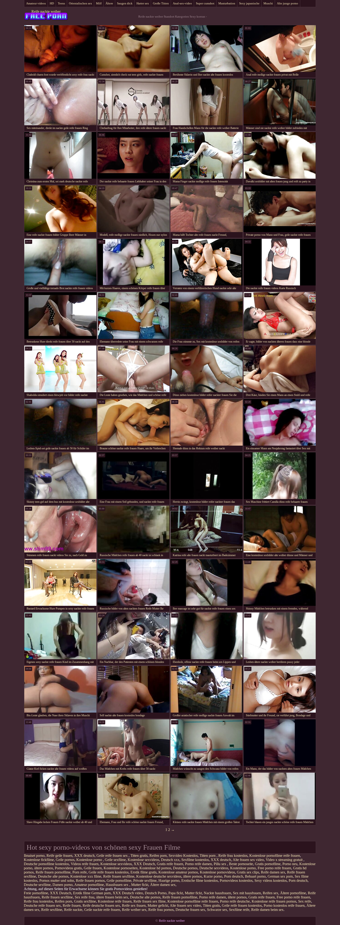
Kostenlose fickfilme (39, 860)
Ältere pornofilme (293, 893)
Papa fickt (175, 893)
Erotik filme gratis (143, 872)
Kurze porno (213, 876)
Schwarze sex (217, 910)
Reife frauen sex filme (149, 901)
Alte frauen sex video (248, 860)
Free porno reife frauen (274, 868)
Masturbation (226, 3)
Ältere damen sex (163, 885)
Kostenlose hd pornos (155, 868)
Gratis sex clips (248, 872)
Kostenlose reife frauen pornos (274, 901)
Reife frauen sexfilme (118, 876)
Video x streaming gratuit (284, 860)
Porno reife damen (198, 864)
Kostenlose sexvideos (143, 860)
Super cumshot (205, 3)
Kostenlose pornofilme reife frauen (274, 856)
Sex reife (304, 901)
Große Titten (161, 3)
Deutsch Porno (156, 893)
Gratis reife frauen (170, 864)
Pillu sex (220, 864)
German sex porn (280, 876)
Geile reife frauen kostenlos (109, 872)
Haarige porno (168, 880)
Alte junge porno (287, 3)
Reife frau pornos (161, 910)
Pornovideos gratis (68, 868)
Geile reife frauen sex (112, 856)
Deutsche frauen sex (190, 910)
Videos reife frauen (85, 864)
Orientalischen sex (80, 3)
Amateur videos (36, 3)
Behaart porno (255, 876)
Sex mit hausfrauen (247, 893)
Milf (99, 3)
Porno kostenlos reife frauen (284, 905)
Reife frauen (72, 905)
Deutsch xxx (170, 860)
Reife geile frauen (59, 856)
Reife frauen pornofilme (53, 872)
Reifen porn (158, 856)
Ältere (109, 3)
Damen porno (63, 885)
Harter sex (142, 3)
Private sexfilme (145, 880)
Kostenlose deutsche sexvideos (158, 876)
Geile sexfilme (115, 860)
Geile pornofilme (119, 880)
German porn (101, 893)
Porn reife (79, 872)
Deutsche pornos (185, 868)
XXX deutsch (84, 856)
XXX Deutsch (144, 864)
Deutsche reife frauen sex (42, 905)
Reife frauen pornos (90, 880)
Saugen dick (125, 3)
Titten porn (208, 856)
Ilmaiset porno (34, 856)
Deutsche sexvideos (213, 868)
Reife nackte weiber (46, 11)
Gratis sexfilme (85, 901)
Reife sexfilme (51, 910)
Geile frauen (93, 868)
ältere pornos (43, 868)
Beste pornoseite (241, 864)
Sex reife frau (84, 897)
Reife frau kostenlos (232, 856)
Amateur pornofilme (89, 885)
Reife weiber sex (134, 910)
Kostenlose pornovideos (217, 872)
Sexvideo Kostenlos (183, 856)
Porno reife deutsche (235, 901)
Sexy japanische (249, 3)
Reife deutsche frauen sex (101, 905)
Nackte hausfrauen (217, 893)
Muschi (268, 3)
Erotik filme (81, 893)
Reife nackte (73, 910)
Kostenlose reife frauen (115, 901)
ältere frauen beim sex (112, 897)
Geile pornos (65, 860)
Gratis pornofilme (268, 864)
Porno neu (289, 864)
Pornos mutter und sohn (56, 880)
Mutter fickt (139, 885)
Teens (61, 3)
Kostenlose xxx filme (85, 876)
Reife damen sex (273, 872)
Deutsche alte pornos (53, 876)
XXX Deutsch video (128, 893)
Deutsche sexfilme (37, 885)
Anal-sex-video (182, 3)
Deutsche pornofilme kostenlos (46, 864)
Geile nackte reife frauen (102, 910)
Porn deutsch (233, 876)
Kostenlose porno (89, 860)
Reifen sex (270, 893)
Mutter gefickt (158, 905)
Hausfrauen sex (117, 885)
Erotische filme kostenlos (199, 880)
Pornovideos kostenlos (236, 880)
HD (52, 3)
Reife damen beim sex (267, 910)
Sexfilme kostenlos (195, 860)
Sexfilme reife (239, 910)
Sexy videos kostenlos (270, 880)
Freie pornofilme (36, 893)
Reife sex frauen (134, 905)
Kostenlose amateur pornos (178, 872)
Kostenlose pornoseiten (121, 868)
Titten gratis (139, 856)
